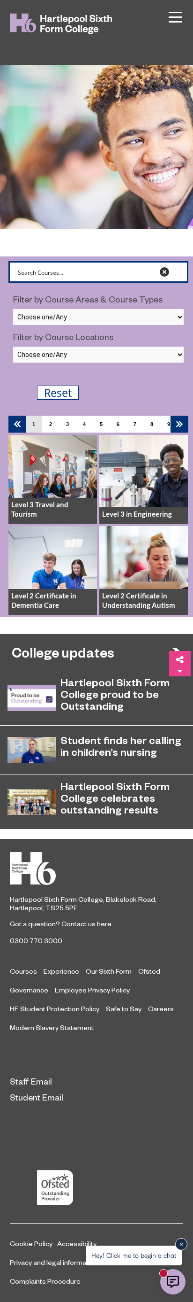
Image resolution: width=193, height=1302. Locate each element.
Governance (29, 989)
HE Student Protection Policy (54, 1008)
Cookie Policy (31, 1243)
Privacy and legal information (54, 1262)
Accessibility (76, 1243)
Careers (161, 1008)
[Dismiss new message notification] (181, 1244)
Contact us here (86, 923)
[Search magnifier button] (177, 272)
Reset (58, 393)
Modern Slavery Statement (52, 1027)
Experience (61, 971)
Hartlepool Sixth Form (96, 868)
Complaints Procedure (45, 1281)
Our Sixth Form (109, 971)
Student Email (36, 1097)
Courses (23, 971)
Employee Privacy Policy (92, 989)
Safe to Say (123, 1008)
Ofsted (149, 971)
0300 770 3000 (36, 940)
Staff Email (31, 1081)
